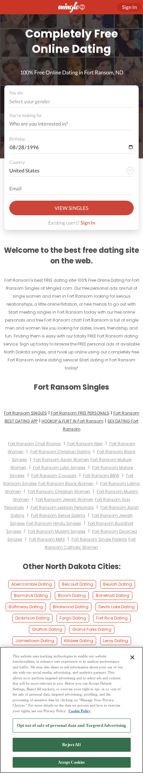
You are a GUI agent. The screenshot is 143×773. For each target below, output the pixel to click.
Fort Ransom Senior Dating (58, 515)
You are (16, 92)
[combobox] (71, 101)
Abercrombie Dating (31, 584)
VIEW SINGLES (71, 208)
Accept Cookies (71, 762)
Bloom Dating (72, 595)
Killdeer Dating (78, 640)
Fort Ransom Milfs (47, 539)
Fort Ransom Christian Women (59, 491)
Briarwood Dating (70, 607)
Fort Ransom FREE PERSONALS (80, 413)
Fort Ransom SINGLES (25, 413)
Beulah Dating (117, 584)
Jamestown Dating (34, 640)
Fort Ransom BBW (101, 475)
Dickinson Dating (32, 618)
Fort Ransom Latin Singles (59, 467)
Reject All (71, 744)
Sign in (129, 7)
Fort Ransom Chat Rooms (34, 443)
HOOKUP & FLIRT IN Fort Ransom (72, 421)
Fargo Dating (73, 618)
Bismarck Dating (31, 595)
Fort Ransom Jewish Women (64, 499)
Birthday (17, 139)
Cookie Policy (80, 711)
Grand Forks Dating (91, 629)
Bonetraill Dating (112, 595)
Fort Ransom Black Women (65, 483)
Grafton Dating (47, 629)
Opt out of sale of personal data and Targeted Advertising (71, 725)
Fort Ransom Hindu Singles (53, 523)
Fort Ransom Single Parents (99, 539)
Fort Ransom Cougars (53, 475)
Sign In (87, 223)
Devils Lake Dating (116, 607)
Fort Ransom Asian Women (61, 459)
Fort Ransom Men (85, 443)
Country (17, 162)
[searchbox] (67, 124)
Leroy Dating (115, 640)
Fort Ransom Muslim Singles (56, 531)
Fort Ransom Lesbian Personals (62, 507)
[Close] (132, 657)
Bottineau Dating (26, 607)
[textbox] (71, 101)
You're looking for (25, 115)
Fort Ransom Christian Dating (60, 451)
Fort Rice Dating (112, 618)
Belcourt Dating (77, 584)
